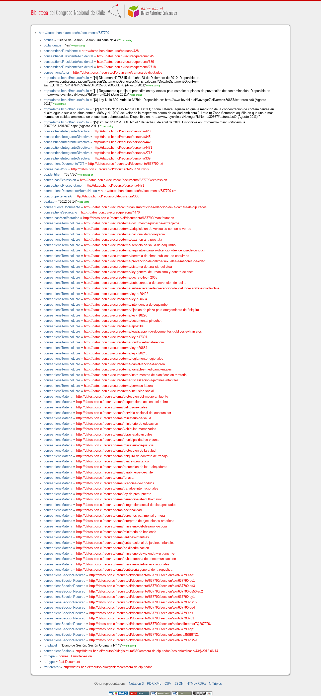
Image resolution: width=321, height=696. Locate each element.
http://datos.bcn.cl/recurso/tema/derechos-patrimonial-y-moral (121, 515)
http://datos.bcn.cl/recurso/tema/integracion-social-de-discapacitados (126, 505)
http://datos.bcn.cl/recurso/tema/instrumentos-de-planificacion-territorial (135, 375)
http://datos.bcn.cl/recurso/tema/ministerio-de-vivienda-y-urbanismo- (125, 553)
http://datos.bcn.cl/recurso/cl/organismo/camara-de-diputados (117, 72)
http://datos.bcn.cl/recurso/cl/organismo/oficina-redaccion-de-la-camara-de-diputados (145, 207)
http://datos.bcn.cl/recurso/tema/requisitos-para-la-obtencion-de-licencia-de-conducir (145, 250)
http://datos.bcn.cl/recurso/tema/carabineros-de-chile (114, 472)
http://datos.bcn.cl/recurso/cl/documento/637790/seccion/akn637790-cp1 (142, 629)
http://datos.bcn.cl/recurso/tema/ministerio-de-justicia (114, 445)
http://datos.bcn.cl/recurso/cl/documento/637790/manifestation (128, 218)
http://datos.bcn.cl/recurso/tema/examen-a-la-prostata (123, 239)
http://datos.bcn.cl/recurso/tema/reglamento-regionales (123, 358)
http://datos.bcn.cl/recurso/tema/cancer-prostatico (112, 461)
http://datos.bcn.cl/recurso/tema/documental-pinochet (123, 321)
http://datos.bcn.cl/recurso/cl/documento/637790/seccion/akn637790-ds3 (142, 586)
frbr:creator (51, 667)
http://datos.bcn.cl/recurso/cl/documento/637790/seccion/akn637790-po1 (142, 580)
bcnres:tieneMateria (58, 396)
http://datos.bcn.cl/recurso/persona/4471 (123, 147)
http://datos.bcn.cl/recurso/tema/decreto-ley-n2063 (120, 277)
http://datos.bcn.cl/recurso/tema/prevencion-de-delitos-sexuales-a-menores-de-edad (144, 261)
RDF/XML (154, 683)
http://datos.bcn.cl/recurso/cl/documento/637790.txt (125, 164)
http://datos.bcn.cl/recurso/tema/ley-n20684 (115, 348)
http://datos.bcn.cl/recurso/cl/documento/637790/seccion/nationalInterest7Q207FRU (150, 624)
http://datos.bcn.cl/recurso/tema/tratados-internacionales (117, 488)
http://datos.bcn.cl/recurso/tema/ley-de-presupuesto (113, 494)
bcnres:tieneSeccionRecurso (64, 575)
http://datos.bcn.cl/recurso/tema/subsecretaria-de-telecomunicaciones (127, 559)
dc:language (52, 45)
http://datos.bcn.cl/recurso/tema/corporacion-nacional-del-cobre (122, 402)
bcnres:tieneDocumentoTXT (64, 164)
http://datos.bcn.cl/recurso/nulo (66, 78)
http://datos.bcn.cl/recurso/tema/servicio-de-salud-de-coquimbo (130, 245)
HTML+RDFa (196, 683)
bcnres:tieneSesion (57, 651)
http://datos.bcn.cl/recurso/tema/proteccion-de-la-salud (115, 450)
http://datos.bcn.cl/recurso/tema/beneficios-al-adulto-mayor (119, 499)
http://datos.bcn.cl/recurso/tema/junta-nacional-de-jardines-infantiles (125, 543)
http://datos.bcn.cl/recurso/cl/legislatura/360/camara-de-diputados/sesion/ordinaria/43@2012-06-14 (146, 651)
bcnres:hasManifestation (61, 218)
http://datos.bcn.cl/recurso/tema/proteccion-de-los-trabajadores (121, 467)
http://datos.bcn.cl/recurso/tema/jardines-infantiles (112, 537)
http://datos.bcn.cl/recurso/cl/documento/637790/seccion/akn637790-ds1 (142, 613)
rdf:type (49, 656)
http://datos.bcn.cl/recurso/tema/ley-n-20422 (116, 294)
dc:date (49, 201)
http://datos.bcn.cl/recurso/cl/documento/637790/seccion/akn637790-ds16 (143, 602)
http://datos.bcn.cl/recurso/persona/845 (125, 56)
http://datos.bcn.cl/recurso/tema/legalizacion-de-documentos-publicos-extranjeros (143, 331)
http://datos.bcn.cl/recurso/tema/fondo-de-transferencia (124, 342)
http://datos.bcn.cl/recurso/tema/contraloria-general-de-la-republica (124, 569)
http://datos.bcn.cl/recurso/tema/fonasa (104, 477)
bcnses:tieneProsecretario (63, 185)
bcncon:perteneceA (57, 196)
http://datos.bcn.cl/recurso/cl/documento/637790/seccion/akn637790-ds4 (142, 607)
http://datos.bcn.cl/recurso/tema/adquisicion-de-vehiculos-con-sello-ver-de (137, 229)
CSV (168, 683)
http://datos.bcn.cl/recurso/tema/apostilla (113, 326)
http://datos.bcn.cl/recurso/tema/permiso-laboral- (119, 386)
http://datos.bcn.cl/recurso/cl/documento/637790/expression (123, 180)
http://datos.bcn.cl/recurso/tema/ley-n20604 (115, 299)
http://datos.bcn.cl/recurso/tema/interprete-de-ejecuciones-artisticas (125, 521)
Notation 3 (136, 683)
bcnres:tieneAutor (56, 72)
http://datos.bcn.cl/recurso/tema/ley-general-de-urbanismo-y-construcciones (139, 272)
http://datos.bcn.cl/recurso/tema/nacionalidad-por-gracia (124, 234)
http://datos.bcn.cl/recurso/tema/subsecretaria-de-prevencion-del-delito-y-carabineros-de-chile (151, 288)
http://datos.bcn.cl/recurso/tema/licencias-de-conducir (115, 483)
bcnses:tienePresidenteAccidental (68, 56)
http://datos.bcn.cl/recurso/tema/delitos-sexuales (111, 407)
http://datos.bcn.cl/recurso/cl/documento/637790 (74, 33)
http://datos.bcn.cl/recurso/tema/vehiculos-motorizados (116, 429)
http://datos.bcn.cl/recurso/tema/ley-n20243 (115, 353)
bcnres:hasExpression (60, 180)
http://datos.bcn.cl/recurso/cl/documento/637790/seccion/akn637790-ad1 (142, 575)
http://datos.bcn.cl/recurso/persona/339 (125, 62)
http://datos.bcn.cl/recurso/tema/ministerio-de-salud (113, 418)
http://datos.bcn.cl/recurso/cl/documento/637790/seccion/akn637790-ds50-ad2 (146, 591)
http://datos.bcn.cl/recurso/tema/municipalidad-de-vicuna (117, 440)
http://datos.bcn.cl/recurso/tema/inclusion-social (119, 391)
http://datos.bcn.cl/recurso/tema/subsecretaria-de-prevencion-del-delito (135, 283)
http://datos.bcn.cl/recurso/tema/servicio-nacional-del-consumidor (123, 413)
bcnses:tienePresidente (61, 51)
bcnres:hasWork (55, 169)
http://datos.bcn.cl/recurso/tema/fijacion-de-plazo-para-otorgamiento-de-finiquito (141, 310)
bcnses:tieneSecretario (60, 212)
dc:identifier (52, 174)
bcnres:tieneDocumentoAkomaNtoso (70, 191)
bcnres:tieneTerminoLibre (62, 223)
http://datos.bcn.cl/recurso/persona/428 (110, 51)
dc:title (48, 40)
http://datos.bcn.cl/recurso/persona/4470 (123, 142)
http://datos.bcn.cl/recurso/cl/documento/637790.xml (139, 191)
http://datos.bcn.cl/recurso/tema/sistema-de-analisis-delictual (128, 267)
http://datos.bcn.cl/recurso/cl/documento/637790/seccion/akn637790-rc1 (141, 618)
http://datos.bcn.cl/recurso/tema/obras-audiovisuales (114, 434)
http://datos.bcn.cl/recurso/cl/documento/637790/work (110, 169)
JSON (179, 683)
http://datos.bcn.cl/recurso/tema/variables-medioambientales (128, 369)
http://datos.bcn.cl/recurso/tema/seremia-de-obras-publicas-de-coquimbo (136, 256)
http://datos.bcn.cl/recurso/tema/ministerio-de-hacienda (116, 532)
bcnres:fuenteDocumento (62, 207)
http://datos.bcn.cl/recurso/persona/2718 (126, 67)
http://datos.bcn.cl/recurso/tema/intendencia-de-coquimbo (126, 304)
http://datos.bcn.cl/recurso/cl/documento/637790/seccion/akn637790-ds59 (143, 640)
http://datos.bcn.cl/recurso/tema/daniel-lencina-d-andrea (124, 364)
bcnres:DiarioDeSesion (75, 656)
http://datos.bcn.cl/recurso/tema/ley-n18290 (115, 315)
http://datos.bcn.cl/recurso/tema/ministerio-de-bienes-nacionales (122, 564)
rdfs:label (50, 645)
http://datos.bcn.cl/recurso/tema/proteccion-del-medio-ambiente (122, 396)
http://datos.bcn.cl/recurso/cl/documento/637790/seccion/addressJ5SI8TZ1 (144, 634)
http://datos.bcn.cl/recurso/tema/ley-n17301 (115, 337)
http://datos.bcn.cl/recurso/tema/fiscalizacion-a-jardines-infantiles (131, 380)
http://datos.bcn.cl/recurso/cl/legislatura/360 (107, 196)
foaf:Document (69, 662)
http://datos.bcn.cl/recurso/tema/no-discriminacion (112, 548)
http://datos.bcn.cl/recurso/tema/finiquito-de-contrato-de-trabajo (122, 456)
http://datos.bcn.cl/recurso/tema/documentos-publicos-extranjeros (131, 223)
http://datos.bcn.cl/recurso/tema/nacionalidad (109, 510)
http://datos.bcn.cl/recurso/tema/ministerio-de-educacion (117, 423)
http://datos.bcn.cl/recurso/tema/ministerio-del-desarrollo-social (122, 526)
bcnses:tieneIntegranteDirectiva (67, 131)
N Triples (215, 683)
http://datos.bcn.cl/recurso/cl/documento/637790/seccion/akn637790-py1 (142, 597)
